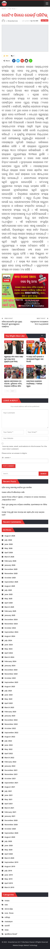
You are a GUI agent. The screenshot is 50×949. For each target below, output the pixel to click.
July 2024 (8, 640)
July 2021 (8, 791)
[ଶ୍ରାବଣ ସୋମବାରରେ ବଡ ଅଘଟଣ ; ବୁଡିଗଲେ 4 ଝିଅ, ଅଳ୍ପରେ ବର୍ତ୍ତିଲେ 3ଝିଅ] (14, 372)
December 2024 (11, 619)
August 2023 (10, 686)
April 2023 (9, 703)
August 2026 (10, 536)
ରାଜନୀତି (7, 925)
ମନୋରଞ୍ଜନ (9, 921)
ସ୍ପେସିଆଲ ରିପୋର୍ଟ (11, 934)
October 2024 (10, 628)
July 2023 (8, 691)
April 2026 (9, 552)
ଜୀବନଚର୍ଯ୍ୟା (9, 909)
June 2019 (9, 875)
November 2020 (11, 824)
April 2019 (9, 883)
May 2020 (8, 850)
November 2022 (11, 724)
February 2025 (10, 611)
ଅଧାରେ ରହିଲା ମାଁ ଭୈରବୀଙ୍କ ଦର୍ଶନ (13, 492)
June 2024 (9, 645)
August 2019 (10, 866)
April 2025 (9, 603)
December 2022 (11, 720)
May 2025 (8, 598)
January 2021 (10, 816)
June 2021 (9, 795)
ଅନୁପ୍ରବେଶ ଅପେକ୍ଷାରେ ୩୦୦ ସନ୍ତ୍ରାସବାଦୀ (39, 322)
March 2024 (9, 657)
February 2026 (10, 561)
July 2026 (8, 540)
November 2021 (11, 774)
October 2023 (10, 678)
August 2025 (10, 586)
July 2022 (8, 741)
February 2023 (10, 711)
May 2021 (8, 799)
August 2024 (10, 636)
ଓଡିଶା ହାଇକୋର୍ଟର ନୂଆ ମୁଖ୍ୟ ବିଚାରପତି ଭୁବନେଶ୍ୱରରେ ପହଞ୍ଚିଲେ (12, 324)
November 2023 (11, 674)
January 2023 (10, 716)
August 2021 (10, 787)
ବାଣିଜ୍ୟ (7, 917)
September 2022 (11, 732)
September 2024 (11, 632)
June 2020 (9, 845)
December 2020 (11, 820)
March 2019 (9, 887)
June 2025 (9, 594)
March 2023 (9, 707)
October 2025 (10, 578)
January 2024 (10, 665)
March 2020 (9, 858)
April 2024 (9, 653)
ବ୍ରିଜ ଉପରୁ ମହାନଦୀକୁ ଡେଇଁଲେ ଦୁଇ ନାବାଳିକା (17, 487)
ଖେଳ (6, 905)
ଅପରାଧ (7, 900)
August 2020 (10, 837)
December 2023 (11, 670)
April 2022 (9, 753)
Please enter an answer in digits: (14, 453)
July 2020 (8, 841)
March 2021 (9, 808)
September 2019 (11, 862)
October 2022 (10, 728)
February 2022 (10, 762)
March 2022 (9, 757)
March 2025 (9, 607)
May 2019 (8, 879)
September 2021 (11, 783)
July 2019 (8, 870)
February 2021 (10, 812)
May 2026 (8, 548)
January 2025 (10, 615)
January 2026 (10, 565)
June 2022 (9, 745)
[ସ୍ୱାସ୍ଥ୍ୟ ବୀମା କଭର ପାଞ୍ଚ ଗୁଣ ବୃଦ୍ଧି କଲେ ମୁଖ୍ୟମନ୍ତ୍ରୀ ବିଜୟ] (14, 347)
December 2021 (11, 770)
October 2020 (10, 829)
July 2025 (8, 590)
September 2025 (11, 582)
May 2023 (8, 699)
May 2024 (8, 649)
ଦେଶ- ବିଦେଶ (45, 20)
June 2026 (9, 544)
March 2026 (9, 557)
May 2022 (8, 749)
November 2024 (11, 624)
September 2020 (11, 833)
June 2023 (9, 695)
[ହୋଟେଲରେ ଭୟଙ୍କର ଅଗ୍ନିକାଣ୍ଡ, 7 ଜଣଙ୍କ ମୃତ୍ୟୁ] (36, 372)
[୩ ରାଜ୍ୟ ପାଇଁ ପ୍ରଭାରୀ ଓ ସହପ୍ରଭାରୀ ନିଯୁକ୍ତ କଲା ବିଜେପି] (36, 347)
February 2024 (10, 661)
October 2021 (10, 778)
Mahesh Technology (30, 945)
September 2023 (11, 682)
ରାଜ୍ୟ (6, 930)
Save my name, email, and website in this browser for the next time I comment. (24, 447)
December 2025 (11, 569)
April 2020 (9, 854)
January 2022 (10, 766)
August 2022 (10, 737)
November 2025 (11, 573)
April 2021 (9, 804)
